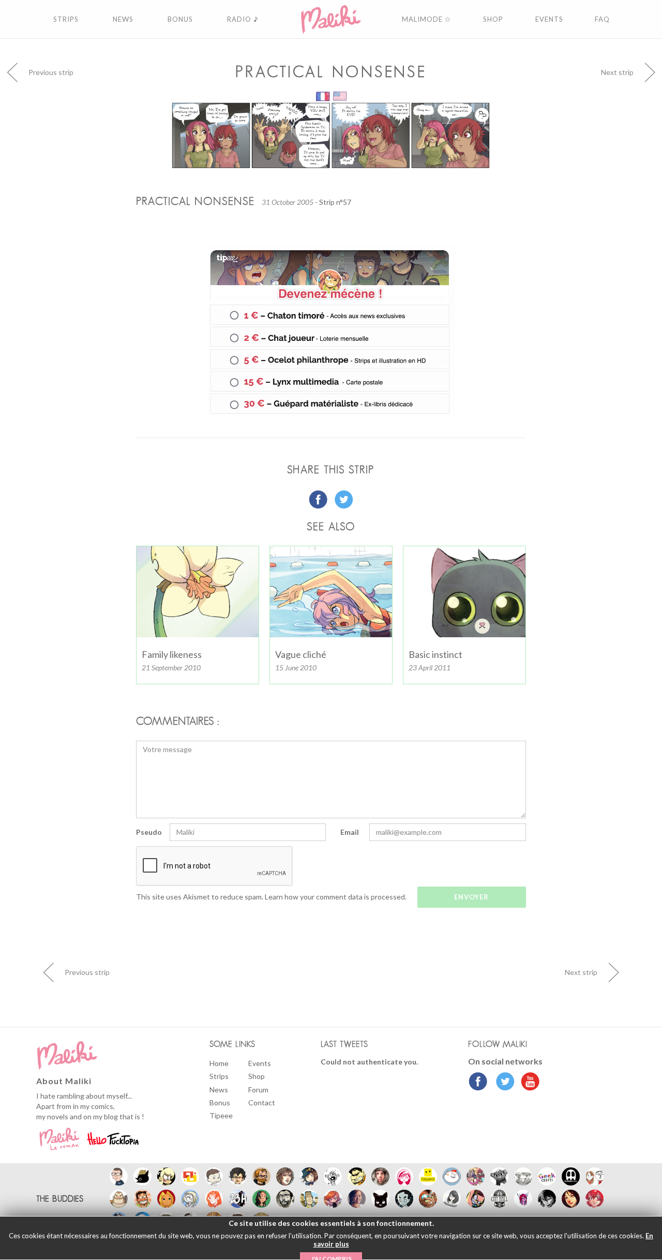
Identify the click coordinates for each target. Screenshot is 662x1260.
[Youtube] (527, 1082)
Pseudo (149, 832)
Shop (256, 1076)
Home (219, 1063)
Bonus (219, 1102)
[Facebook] (478, 1082)
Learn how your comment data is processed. (336, 896)
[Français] (323, 95)
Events (259, 1063)
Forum (258, 1089)
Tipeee (221, 1115)
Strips (219, 1076)
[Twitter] (502, 1082)
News (218, 1089)
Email (349, 832)
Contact (261, 1102)
